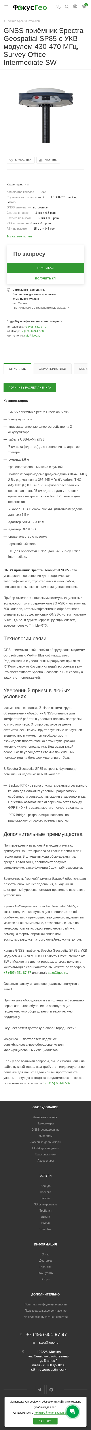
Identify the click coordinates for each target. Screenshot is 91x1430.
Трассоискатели (45, 1154)
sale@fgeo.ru (32, 335)
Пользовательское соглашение (45, 1310)
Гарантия (45, 1266)
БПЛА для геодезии (45, 1148)
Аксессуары (46, 1160)
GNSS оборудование (45, 1129)
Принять (45, 1421)
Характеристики (52, 368)
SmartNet (46, 1229)
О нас (45, 1254)
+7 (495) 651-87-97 (36, 326)
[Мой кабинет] (75, 7)
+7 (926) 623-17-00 (32, 331)
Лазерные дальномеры (45, 1142)
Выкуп (45, 1223)
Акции (45, 1279)
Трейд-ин (45, 1210)
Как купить (45, 1273)
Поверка (45, 1192)
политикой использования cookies (55, 1412)
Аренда (46, 1185)
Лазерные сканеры (45, 1117)
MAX (51, 1389)
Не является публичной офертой (46, 1316)
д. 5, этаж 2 (48, 1361)
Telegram (40, 1389)
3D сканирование (45, 1204)
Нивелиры (45, 1135)
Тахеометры (46, 1123)
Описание (17, 368)
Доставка (45, 1260)
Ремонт (45, 1198)
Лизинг (45, 1216)
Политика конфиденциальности (46, 1304)
